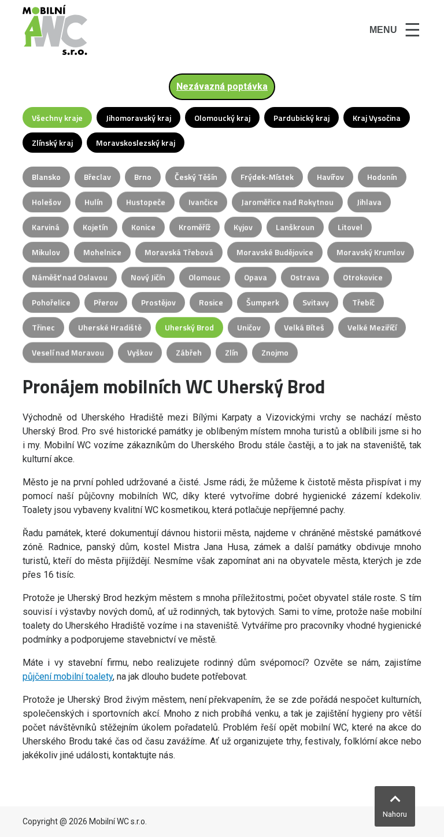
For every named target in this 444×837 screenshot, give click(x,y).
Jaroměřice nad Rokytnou (287, 202)
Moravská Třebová (179, 252)
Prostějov (158, 302)
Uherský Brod (189, 328)
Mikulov (46, 252)
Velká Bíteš (304, 328)
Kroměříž (194, 227)
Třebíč (363, 302)
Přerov (106, 302)
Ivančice (203, 202)
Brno (142, 177)
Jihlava (369, 202)
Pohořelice (51, 302)
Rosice (211, 302)
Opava (255, 277)
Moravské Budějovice (274, 252)
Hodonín (382, 177)
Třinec (43, 328)
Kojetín (95, 227)
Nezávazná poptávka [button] (222, 86)
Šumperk (262, 302)
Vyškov (140, 352)
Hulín (93, 202)
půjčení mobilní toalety (68, 676)
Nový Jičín (148, 277)
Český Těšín (196, 177)
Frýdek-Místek (267, 177)
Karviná (46, 227)
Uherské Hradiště (110, 328)
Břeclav (97, 177)
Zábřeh (189, 352)
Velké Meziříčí (372, 328)
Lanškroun (295, 227)
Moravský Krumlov (370, 252)
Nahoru (395, 814)
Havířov (330, 177)
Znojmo (274, 352)
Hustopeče (145, 202)
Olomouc (204, 277)
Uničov (249, 328)
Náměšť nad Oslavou (70, 277)
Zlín (231, 352)
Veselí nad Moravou (68, 352)
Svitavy (315, 302)
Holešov (46, 202)
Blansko (46, 177)
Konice (143, 227)
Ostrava (305, 277)
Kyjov (243, 227)
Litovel (350, 227)
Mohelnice (102, 252)
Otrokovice (363, 277)
